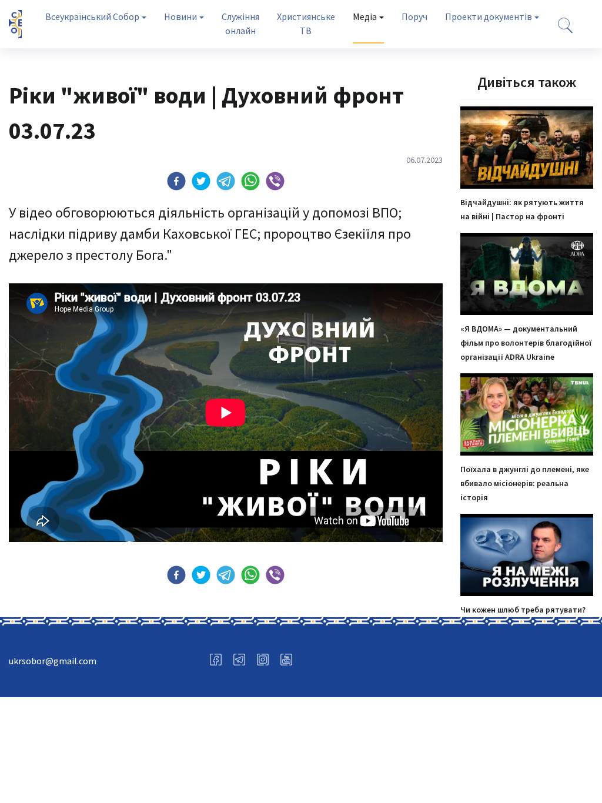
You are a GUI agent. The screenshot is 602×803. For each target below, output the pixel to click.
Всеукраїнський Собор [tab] (92, 16)
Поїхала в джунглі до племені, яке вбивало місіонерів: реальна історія (524, 483)
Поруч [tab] (414, 16)
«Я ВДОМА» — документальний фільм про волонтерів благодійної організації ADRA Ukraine (525, 342)
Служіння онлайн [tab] (240, 23)
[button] (176, 181)
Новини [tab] (180, 16)
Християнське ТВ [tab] (306, 23)
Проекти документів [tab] (488, 16)
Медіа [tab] (365, 16)
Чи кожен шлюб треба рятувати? (523, 609)
